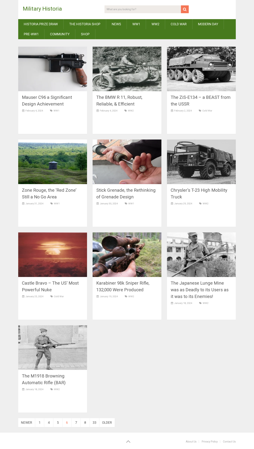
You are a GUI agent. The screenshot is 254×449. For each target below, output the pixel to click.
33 (94, 422)
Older (107, 422)
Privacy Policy (210, 441)
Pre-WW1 (31, 34)
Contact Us (229, 441)
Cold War (179, 24)
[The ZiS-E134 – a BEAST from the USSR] (201, 69)
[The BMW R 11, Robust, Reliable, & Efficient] (127, 69)
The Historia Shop (84, 24)
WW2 (155, 24)
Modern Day (208, 24)
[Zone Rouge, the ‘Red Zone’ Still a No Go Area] (52, 162)
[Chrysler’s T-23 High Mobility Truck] (201, 162)
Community (60, 34)
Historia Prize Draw (41, 24)
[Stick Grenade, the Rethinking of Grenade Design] (127, 162)
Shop (85, 34)
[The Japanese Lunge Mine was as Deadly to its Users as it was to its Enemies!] (201, 254)
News (116, 24)
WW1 (136, 24)
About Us (191, 441)
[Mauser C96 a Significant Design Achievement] (52, 69)
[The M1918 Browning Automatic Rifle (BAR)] (52, 347)
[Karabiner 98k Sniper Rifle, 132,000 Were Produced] (127, 254)
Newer (26, 422)
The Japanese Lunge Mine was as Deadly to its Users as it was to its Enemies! (200, 290)
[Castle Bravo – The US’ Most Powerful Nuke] (52, 254)
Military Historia (42, 9)
